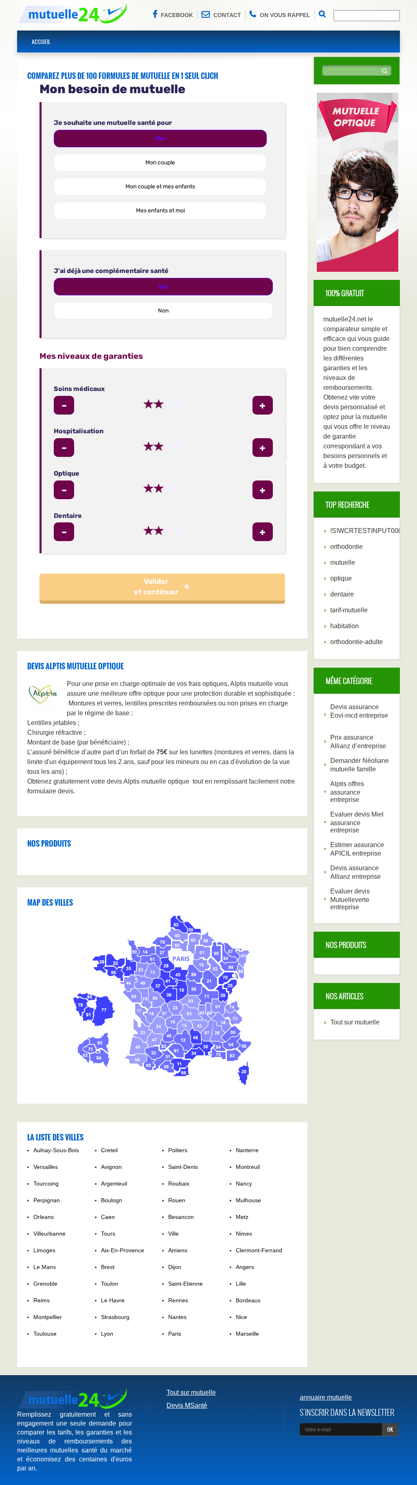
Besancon (181, 1217)
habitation (344, 625)
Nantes (177, 1317)
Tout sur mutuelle (355, 1022)
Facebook (177, 15)
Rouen (176, 1200)
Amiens (177, 1250)
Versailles (45, 1167)
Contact (227, 15)
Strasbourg (115, 1317)
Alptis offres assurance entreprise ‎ (347, 791)
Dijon (174, 1267)
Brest (107, 1267)
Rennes (178, 1300)
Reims (41, 1300)
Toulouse (45, 1333)
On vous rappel (285, 15)
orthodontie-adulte (356, 641)
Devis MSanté (187, 1405)
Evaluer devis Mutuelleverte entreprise (350, 899)
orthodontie (346, 546)
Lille (241, 1283)
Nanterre (247, 1150)
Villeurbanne (49, 1233)
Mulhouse (248, 1200)
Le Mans (44, 1267)
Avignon (111, 1167)
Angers (245, 1267)
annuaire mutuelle (326, 1397)
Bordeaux (248, 1300)
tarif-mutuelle (349, 610)
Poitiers (177, 1150)
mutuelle (342, 562)
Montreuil (248, 1167)
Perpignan (46, 1200)
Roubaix (178, 1183)
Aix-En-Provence (122, 1250)
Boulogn (111, 1200)
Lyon (107, 1333)
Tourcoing (46, 1183)
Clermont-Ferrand (259, 1250)
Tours (108, 1233)
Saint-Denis (183, 1167)
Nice (241, 1317)
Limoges (44, 1250)
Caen (108, 1217)
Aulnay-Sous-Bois (56, 1150)
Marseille (247, 1333)
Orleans (43, 1217)
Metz (242, 1217)
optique (341, 578)
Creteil (109, 1150)
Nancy (244, 1183)
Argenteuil (114, 1183)
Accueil (41, 41)
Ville (173, 1233)
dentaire (342, 594)
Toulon (109, 1283)
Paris (174, 1333)
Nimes (244, 1233)
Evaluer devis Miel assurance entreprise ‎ (357, 822)
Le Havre (113, 1300)
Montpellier (47, 1317)
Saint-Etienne (185, 1283)
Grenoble (45, 1283)
